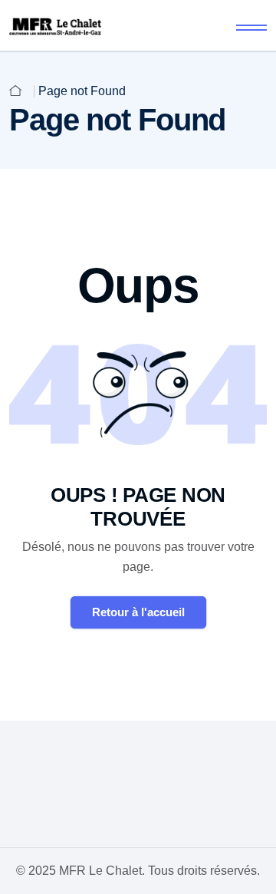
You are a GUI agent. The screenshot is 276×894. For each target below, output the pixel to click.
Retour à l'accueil (138, 612)
